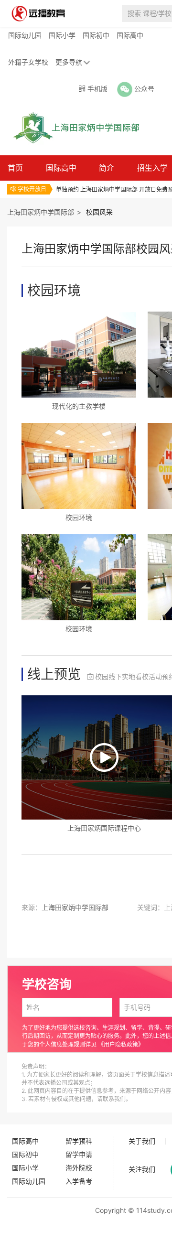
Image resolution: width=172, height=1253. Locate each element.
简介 (106, 168)
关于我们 (142, 1141)
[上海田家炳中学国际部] (73, 127)
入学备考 (78, 1181)
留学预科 (78, 1141)
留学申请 (78, 1154)
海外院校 (78, 1168)
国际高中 (130, 35)
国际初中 (96, 35)
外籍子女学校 (28, 62)
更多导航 (68, 62)
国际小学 (62, 35)
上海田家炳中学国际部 (40, 212)
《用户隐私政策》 (121, 1044)
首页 (15, 168)
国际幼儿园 (25, 35)
